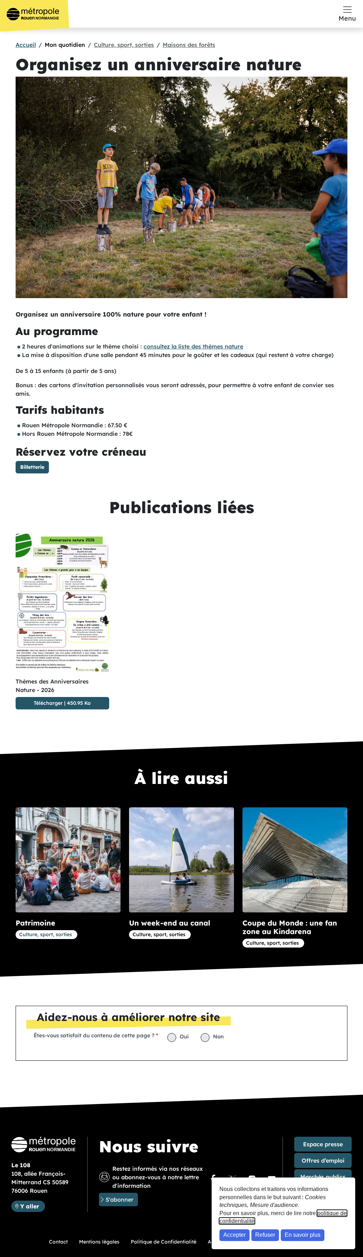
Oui (184, 1036)
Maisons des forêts (189, 44)
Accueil (26, 44)
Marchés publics (323, 1176)
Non (218, 1036)
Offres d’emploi (323, 1160)
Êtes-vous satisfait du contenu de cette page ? (94, 1035)
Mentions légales (99, 1242)
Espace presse (323, 1144)
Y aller (32, 1206)
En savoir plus (302, 1235)
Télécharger (48, 703)
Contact (58, 1242)
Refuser (265, 1235)
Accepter (234, 1235)
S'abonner (119, 1199)
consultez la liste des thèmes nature (193, 346)
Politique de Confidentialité (163, 1242)
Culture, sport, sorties (124, 44)
